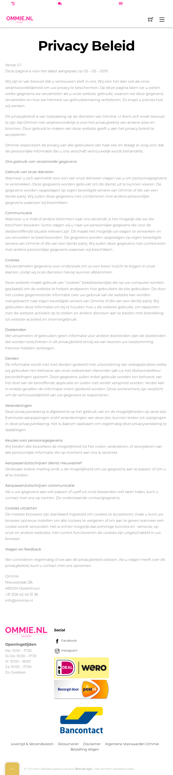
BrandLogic (83, 769)
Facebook (68, 640)
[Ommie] (19, 19)
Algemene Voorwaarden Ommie (132, 744)
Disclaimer (91, 744)
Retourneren (68, 744)
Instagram (68, 650)
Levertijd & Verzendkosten (32, 744)
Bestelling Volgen (85, 749)
